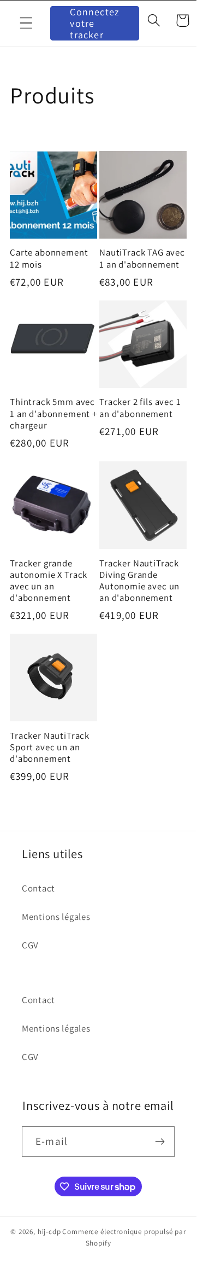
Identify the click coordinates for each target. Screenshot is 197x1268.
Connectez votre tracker (95, 23)
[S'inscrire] (159, 1141)
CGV (30, 945)
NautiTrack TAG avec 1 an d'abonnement (142, 258)
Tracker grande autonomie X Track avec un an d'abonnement (48, 581)
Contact (38, 888)
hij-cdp (49, 1231)
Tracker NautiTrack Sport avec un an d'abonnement (49, 747)
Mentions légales (56, 917)
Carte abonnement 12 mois (49, 258)
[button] (26, 23)
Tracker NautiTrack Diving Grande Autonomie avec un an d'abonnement (139, 581)
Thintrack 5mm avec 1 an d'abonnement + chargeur (53, 413)
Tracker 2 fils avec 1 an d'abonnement (140, 407)
